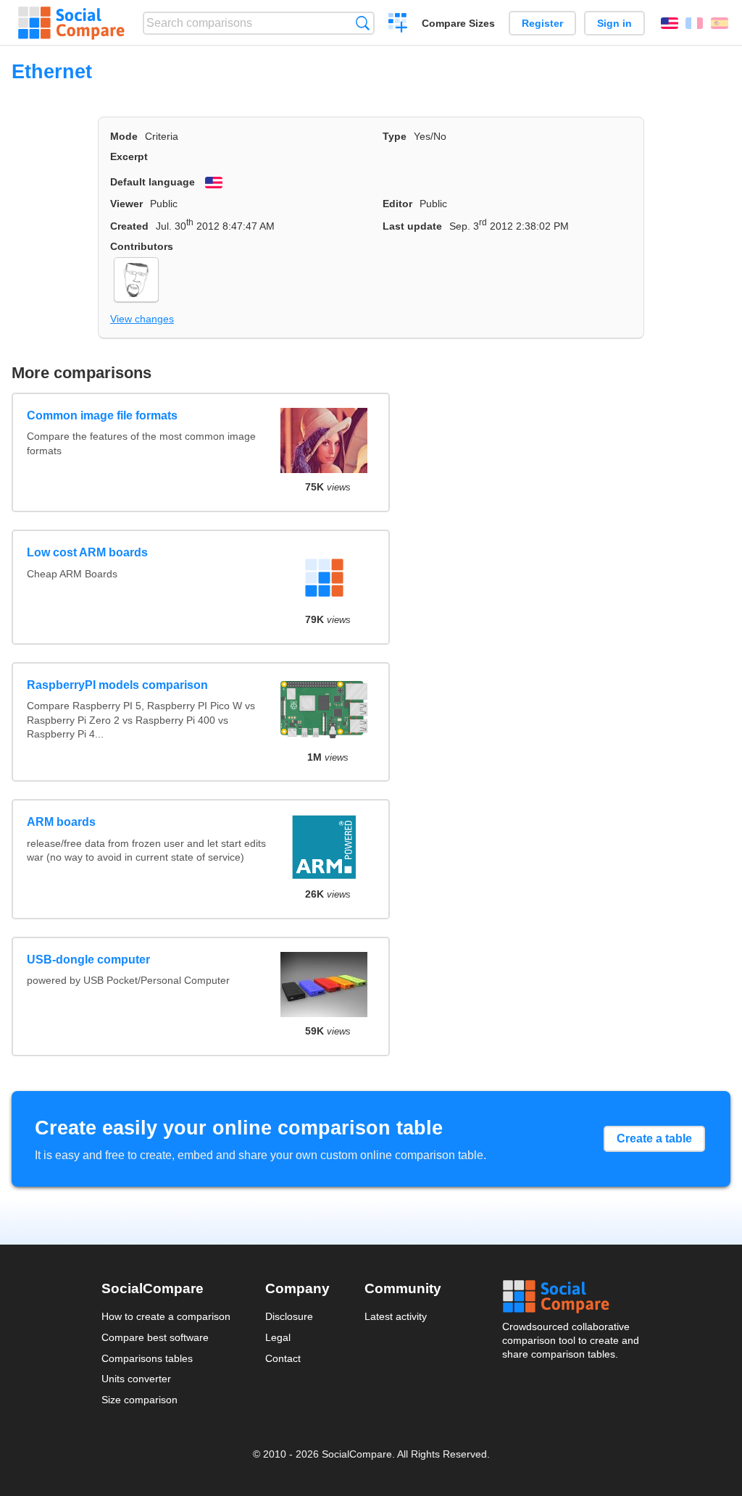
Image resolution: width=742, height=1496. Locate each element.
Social (571, 1296)
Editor (397, 203)
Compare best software (155, 1337)
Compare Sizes (458, 23)
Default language (152, 182)
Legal (278, 1337)
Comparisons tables (147, 1358)
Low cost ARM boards (87, 552)
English (669, 23)
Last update (412, 226)
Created (129, 226)
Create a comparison (398, 25)
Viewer (126, 203)
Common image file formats (102, 415)
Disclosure (289, 1316)
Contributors (141, 246)
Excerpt (129, 156)
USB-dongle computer (88, 959)
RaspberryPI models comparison (117, 685)
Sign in (614, 23)
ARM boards (61, 822)
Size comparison (139, 1399)
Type (395, 136)
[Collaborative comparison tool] (71, 23)
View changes (142, 319)
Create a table (654, 1138)
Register (542, 23)
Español (719, 23)
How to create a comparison (165, 1316)
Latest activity (395, 1316)
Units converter (136, 1378)
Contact (283, 1358)
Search (363, 23)
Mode (124, 136)
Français (694, 23)
